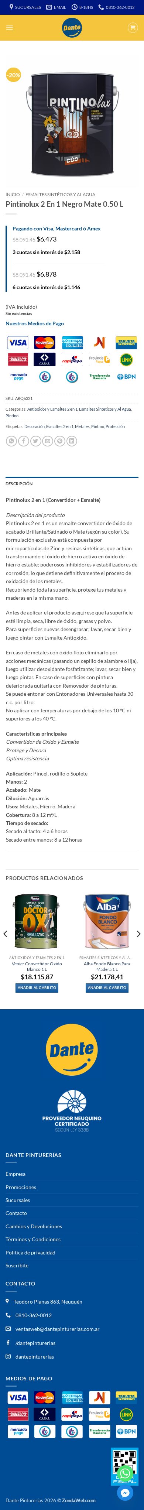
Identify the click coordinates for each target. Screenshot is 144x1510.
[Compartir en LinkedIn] (72, 441)
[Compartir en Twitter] (35, 441)
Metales (82, 426)
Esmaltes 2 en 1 (59, 426)
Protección (115, 426)
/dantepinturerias (34, 1343)
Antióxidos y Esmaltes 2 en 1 (52, 409)
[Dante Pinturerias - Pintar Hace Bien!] (72, 28)
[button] (9, 27)
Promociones (21, 1187)
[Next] (138, 949)
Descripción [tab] (19, 483)
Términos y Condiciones (33, 1239)
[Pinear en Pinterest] (59, 441)
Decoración (34, 426)
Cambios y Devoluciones (34, 1226)
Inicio (13, 194)
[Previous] (5, 949)
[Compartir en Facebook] (23, 441)
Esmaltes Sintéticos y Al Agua (60, 194)
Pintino (12, 415)
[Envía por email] (47, 441)
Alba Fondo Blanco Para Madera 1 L (107, 966)
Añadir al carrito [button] (37, 988)
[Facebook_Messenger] (125, 1493)
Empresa (15, 1174)
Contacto (16, 1213)
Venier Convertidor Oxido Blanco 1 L (37, 966)
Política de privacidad (30, 1252)
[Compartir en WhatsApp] (11, 441)
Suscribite (17, 1265)
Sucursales (18, 1200)
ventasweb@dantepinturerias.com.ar (58, 1329)
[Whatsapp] (125, 1473)
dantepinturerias (34, 1356)
